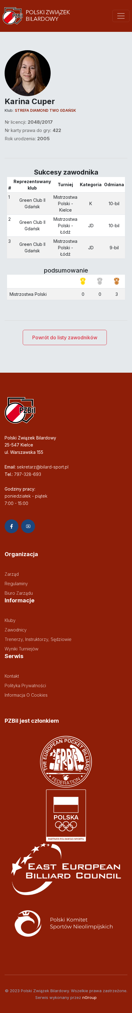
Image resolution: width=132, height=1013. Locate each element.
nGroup (89, 997)
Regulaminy (16, 583)
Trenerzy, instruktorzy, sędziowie (38, 639)
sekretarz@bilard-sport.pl (42, 466)
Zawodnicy (16, 629)
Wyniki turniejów (21, 648)
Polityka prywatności (25, 685)
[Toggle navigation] (121, 16)
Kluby (10, 620)
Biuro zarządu (19, 593)
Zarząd (12, 574)
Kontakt (12, 676)
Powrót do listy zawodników (64, 337)
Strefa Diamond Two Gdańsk (45, 110)
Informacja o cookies (26, 695)
